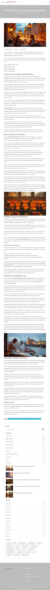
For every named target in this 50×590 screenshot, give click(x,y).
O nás (27, 572)
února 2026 (25, 521)
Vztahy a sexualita (25, 447)
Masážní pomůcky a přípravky (25, 453)
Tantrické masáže (25, 441)
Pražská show (37, 418)
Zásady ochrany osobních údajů (32, 576)
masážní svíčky (25, 554)
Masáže (25, 459)
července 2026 (25, 506)
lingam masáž (31, 549)
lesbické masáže (12, 418)
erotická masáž (31, 543)
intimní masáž (9, 546)
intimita (24, 549)
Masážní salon (25, 462)
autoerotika (17, 554)
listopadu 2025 (25, 530)
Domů (12, 12)
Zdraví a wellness (25, 438)
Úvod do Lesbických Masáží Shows (11, 64)
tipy (34, 552)
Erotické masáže (25, 435)
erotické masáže (24, 546)
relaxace (8, 543)
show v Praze (19, 418)
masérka (18, 549)
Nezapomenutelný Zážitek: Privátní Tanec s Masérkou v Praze (27, 486)
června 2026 (25, 509)
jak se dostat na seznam (28, 418)
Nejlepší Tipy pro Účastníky (9, 67)
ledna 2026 (25, 524)
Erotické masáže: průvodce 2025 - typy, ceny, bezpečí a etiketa (27, 479)
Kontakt (27, 581)
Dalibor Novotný (9, 49)
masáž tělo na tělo (10, 552)
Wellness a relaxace (25, 444)
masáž (17, 546)
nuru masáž (28, 552)
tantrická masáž (22, 543)
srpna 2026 (25, 503)
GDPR (27, 579)
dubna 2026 (25, 515)
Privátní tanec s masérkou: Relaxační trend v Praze (24, 466)
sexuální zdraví (34, 546)
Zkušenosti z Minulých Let (9, 69)
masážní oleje (20, 552)
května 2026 (25, 512)
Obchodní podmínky (30, 574)
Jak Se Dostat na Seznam (9, 66)
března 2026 (25, 518)
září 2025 (25, 536)
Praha (14, 543)
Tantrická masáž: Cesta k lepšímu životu (22, 473)
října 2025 (25, 533)
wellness (39, 543)
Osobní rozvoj (25, 456)
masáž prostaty (10, 549)
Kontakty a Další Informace (9, 71)
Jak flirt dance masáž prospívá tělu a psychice (23, 493)
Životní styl (25, 450)
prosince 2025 (25, 527)
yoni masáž (9, 554)
